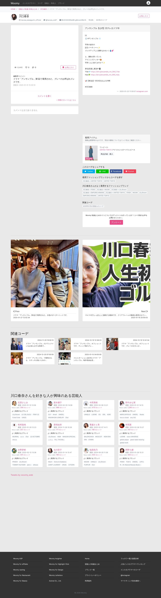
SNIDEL (61, 414)
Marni (50, 462)
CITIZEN (71, 465)
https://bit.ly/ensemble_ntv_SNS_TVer (105, 72)
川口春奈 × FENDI (89, 189)
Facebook (117, 171)
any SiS (133, 417)
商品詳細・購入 (107, 154)
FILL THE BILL (59, 440)
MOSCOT (98, 437)
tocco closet (124, 417)
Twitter (90, 171)
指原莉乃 (94, 449)
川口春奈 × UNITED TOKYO (92, 181)
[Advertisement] (116, 114)
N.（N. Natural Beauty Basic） (130, 465)
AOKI (109, 414)
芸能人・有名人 (50, 3)
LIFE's (142, 462)
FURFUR (87, 465)
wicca (14, 440)
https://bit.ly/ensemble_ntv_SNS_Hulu (105, 75)
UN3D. (24, 417)
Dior (67, 417)
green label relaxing (137, 440)
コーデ (40, 3)
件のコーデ (25, 407)
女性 (91, 20)
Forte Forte (16, 417)
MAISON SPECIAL (69, 437)
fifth (85, 440)
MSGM (135, 193)
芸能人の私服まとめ (92, 564)
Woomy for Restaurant (21, 575)
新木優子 (58, 402)
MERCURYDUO (125, 414)
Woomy (15, 3)
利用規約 (88, 581)
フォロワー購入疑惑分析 (130, 559)
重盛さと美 (95, 424)
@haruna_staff (51, 20)
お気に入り (143, 16)
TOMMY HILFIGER (18, 465)
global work (124, 443)
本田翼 (128, 424)
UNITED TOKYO (106, 150)
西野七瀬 (129, 449)
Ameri (55, 414)
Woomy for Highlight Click (59, 564)
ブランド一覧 (90, 570)
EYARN (91, 440)
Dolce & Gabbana (60, 462)
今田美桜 (94, 402)
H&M (59, 437)
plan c (29, 465)
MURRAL (15, 437)
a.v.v (22, 437)
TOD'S (128, 462)
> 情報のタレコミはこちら (66, 100)
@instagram (125, 575)
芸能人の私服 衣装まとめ (28, 9)
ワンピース (104, 147)
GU (99, 414)
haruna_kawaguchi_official (31, 20)
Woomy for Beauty (20, 581)
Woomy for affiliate (20, 564)
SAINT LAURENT (54, 465)
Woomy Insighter (55, 559)
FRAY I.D (36, 414)
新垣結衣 (58, 424)
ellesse (35, 465)
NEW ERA (107, 437)
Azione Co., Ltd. (55, 581)
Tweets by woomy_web (22, 475)
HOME (13, 9)
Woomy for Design (56, 570)
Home (87, 559)
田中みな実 (130, 402)
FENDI (129, 193)
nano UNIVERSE (132, 437)
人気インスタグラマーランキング (133, 564)
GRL (104, 414)
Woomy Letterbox (56, 575)
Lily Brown (143, 193)
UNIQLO (87, 414)
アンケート (116, 222)
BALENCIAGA (89, 437)
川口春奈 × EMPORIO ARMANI (93, 193)
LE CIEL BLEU (26, 414)
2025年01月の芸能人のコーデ (93, 206)
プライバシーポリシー (93, 575)
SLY (49, 414)
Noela (142, 414)
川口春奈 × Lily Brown (119, 189)
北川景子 (58, 449)
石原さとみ (23, 402)
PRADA (15, 462)
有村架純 (22, 424)
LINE (103, 171)
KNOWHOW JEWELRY (56, 417)
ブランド (61, 3)
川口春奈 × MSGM (103, 189)
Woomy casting (19, 570)
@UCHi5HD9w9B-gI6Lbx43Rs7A (74, 20)
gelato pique (124, 440)
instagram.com (142, 91)
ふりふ (50, 440)
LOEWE (94, 414)
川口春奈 (43, 9)
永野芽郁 (22, 449)
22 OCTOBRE (35, 437)
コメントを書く (45, 96)
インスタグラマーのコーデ (130, 570)
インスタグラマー (29, 3)
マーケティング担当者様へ (130, 581)
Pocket (131, 171)
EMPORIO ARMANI (89, 196)
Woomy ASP (18, 559)
